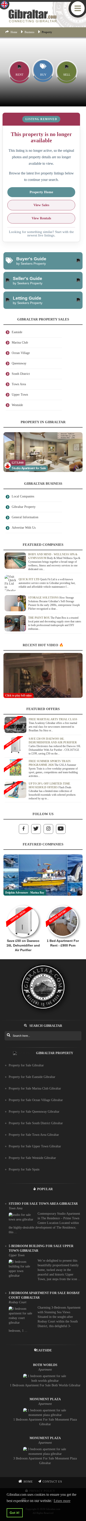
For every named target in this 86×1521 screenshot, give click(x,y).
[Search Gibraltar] (8, 1035)
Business (29, 32)
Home (14, 32)
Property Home (41, 192)
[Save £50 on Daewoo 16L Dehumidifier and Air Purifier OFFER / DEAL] (23, 903)
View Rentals (41, 218)
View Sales (41, 205)
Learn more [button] (62, 1501)
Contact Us (52, 1481)
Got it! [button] (14, 1513)
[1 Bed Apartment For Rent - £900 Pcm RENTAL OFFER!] (63, 903)
